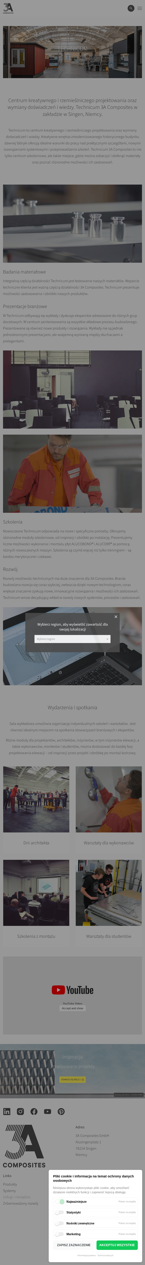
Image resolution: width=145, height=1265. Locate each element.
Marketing (73, 1234)
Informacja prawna (86, 1255)
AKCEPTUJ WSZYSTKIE (117, 1245)
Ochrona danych (105, 1255)
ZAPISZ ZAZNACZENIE (74, 1245)
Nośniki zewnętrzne (80, 1223)
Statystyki (73, 1212)
